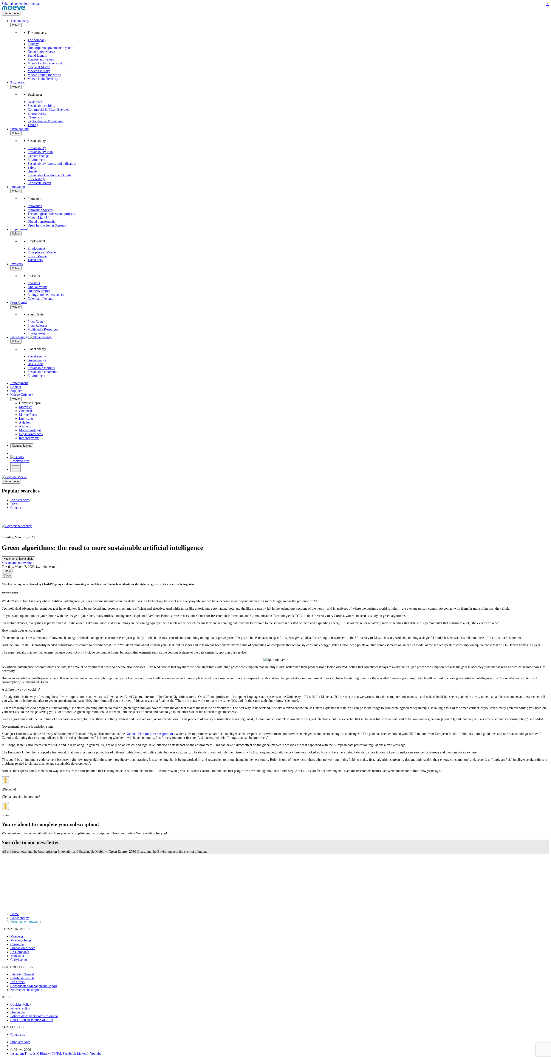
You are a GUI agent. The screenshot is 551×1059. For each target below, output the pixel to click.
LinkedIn (83, 1053)
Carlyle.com (18, 959)
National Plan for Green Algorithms (150, 734)
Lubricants (26, 418)
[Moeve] (13, 9)
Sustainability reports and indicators (52, 163)
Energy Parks (37, 113)
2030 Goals (35, 364)
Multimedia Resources (43, 329)
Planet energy (37, 356)
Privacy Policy (20, 1008)
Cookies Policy (20, 1004)
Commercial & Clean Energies (48, 109)
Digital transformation (42, 221)
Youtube (95, 1053)
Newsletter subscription (26, 990)
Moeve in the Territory (43, 79)
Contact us (17, 1034)
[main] (14, 477)
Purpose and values (41, 59)
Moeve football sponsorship (46, 63)
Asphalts (25, 426)
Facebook (69, 1053)
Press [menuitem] (13, 504)
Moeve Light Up (39, 217)
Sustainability (19, 129)
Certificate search (39, 183)
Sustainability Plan (40, 152)
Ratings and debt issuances (46, 295)
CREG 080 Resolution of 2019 (31, 1020)
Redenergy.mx (29, 438)
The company (19, 21)
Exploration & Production (45, 121)
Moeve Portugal (30, 430)
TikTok (57, 1053)
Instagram (17, 1053)
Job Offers (17, 982)
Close (7, 575)
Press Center (18, 302)
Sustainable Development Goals (49, 175)
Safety (32, 167)
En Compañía (19, 952)
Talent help (35, 260)
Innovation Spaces (40, 210)
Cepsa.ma (17, 944)
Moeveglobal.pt (21, 940)
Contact (15, 387)
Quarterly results (39, 291)
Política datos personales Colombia (34, 1016)
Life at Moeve (37, 256)
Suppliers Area (20, 1042)
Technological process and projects (51, 214)
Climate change (38, 156)
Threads (30, 1053)
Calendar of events (40, 298)
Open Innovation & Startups (47, 225)
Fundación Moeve (22, 948)
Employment (19, 229)
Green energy (37, 360)
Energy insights (38, 333)
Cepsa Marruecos (31, 434)
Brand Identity (37, 55)
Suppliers (16, 391)
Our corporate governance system (50, 48)
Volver (16, 25)
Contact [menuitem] (15, 507)
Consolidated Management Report (33, 986)
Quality (33, 171)
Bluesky (45, 1053)
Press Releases (37, 325)
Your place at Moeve (42, 252)
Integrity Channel (22, 974)
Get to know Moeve (41, 51)
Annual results (37, 287)
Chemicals (35, 117)
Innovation (17, 187)
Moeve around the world (44, 75)
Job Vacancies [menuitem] (19, 500)
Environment (36, 159)
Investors (16, 264)
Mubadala (17, 956)
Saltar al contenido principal (21, 3)
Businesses (17, 82)
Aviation (25, 422)
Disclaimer (17, 1012)
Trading (33, 125)
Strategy (33, 44)
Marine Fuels (28, 414)
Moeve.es (25, 407)
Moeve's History (39, 71)
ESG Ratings (36, 179)
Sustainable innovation (43, 372)
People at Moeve (39, 67)
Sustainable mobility (41, 105)
